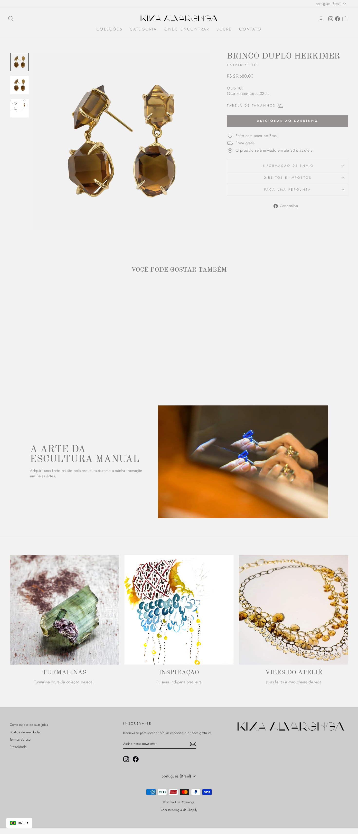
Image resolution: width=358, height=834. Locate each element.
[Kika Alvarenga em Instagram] (126, 759)
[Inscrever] (193, 744)
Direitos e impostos (288, 177)
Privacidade (18, 746)
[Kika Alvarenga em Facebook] (136, 759)
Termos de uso (20, 739)
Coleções (109, 29)
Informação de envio (288, 165)
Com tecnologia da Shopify (179, 810)
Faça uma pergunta (287, 189)
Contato (250, 29)
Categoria (143, 29)
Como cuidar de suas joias (29, 724)
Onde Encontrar (186, 29)
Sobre (224, 29)
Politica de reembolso (25, 732)
